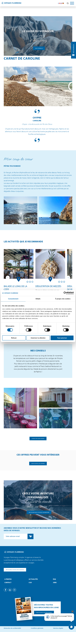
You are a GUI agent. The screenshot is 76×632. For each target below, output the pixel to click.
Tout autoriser (62, 338)
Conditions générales (37, 628)
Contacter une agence (38, 438)
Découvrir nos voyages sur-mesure (39, 512)
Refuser (14, 338)
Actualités (33, 579)
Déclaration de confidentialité (12, 628)
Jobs (55, 582)
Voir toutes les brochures (44, 612)
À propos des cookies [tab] (62, 299)
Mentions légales (58, 628)
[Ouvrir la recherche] (67, 3)
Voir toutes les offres (38, 463)
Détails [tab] (38, 299)
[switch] (28, 330)
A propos (8, 579)
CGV (30, 582)
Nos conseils (39, 48)
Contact (7, 582)
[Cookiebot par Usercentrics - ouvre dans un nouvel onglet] (65, 293)
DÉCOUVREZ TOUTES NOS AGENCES (15, 569)
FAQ (54, 579)
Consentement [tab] (13, 299)
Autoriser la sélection (38, 338)
